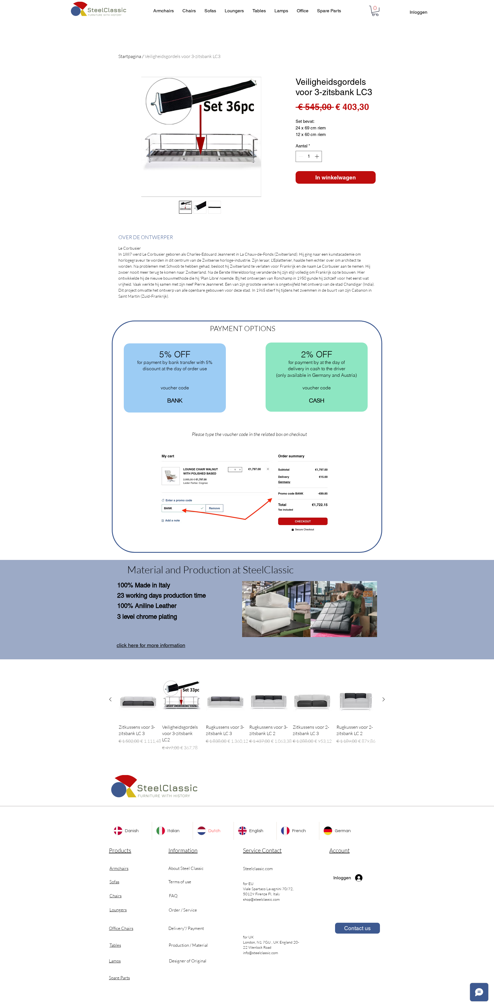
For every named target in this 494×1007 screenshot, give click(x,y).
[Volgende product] (383, 699)
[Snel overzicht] (138, 699)
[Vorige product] (110, 699)
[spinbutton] (309, 156)
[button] (375, 11)
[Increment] (317, 156)
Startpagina (129, 56)
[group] (247, 715)
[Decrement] (300, 156)
